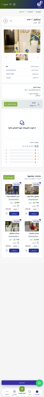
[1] (22, 57)
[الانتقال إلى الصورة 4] (28, 192)
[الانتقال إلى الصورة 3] (30, 192)
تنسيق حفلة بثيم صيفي (32, 196)
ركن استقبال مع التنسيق (12, 196)
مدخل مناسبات (34, 233)
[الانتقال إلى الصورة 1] (34, 192)
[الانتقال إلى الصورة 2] (31, 192)
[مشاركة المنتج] (5, 21)
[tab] (22, 57)
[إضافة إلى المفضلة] (11, 21)
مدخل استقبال (14, 233)
